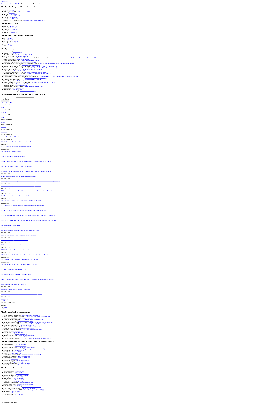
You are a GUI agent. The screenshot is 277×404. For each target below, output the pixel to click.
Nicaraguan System (8, 378)
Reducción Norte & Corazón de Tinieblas (13, 20)
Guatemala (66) (13, 26)
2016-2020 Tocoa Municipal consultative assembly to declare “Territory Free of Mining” (21, 200)
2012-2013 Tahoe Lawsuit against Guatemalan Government (14, 240)
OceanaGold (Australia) (9, 85)
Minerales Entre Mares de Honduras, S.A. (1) (35, 79)
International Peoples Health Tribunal (12, 387)
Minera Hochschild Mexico (9, 75)
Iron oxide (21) (13, 42)
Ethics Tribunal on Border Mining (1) (29, 388)
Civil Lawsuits (6, 331)
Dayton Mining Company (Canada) (11, 65)
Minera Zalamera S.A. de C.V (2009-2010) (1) (36, 78)
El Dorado (6, 17)
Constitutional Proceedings (9, 318)
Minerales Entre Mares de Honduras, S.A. (13, 79)
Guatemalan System (8, 371)
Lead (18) (10, 45)
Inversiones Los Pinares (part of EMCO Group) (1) (38, 73)
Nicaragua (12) (13, 32)
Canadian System (7, 381)
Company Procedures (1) (21, 334)
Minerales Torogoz (7, 80)
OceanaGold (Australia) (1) (22, 85)
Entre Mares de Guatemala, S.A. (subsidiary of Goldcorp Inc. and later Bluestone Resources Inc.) (25, 57)
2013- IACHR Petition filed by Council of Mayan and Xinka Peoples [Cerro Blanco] (20, 230)
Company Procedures (8, 334)
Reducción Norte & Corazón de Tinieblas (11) (34, 20)
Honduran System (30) (19, 372)
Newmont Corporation (8, 83)
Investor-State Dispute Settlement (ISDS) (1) (34, 389)
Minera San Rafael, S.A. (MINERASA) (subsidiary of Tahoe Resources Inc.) (21, 76)
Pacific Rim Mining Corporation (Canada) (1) (35, 86)
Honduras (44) (13, 28)
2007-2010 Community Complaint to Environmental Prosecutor (15, 249)
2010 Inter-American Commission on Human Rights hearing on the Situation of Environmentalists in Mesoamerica (27, 190)
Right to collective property (9, 363)
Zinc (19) (10, 44)
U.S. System (6, 392)
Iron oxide (5, 42)
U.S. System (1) (14, 392)
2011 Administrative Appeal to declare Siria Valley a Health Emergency (17, 166)
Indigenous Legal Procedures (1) (26, 335)
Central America (7, 385)
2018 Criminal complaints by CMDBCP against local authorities (15, 289)
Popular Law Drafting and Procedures (12, 329)
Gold (4, 38)
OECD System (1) (16, 391)
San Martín (6, 14)
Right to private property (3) (23, 364)
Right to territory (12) (18, 362)
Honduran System (7, 372)
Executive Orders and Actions (10, 328)
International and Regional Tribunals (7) (31, 326)
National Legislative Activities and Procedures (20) (38, 316)
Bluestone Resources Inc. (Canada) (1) (30, 60)
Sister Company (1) (17, 89)
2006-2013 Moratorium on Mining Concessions (11, 245)
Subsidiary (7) (13, 53)
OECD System (7, 391)
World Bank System (8, 394)
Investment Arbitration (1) (21, 336)
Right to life (6, 359)
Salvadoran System (7, 379)
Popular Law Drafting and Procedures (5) (32, 329)
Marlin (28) (11, 10)
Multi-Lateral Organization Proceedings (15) (34, 319)
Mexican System (7, 376)
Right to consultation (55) (21, 346)
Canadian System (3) (18, 381)
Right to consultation (8, 346)
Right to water (6, 353)
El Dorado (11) (13, 17)
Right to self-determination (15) (25, 357)
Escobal (5, 13)
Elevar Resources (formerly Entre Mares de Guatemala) (16, 67)
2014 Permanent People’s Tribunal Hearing (10, 225)
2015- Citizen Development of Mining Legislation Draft (13, 269)
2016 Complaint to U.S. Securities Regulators (11, 151)
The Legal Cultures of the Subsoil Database (10, 3)
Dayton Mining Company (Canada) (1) (31, 65)
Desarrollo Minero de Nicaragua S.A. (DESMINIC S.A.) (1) (45, 66)
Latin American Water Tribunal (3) (27, 382)
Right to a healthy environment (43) (28, 347)
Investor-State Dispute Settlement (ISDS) (12, 389)
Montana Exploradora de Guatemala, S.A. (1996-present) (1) (45, 82)
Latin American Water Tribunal (10, 382)
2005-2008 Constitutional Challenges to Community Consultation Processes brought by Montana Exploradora (26, 171)
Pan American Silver (8, 88)
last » (4, 300)
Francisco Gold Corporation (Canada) (12, 69)
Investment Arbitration (8, 336)
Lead (4, 45)
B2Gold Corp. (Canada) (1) (23, 59)
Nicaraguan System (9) (19, 378)
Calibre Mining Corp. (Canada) (10, 62)
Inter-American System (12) (22, 374)
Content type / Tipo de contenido (8, 98)
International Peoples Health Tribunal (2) (31, 387)
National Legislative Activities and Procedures (14, 316)
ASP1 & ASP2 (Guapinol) (9, 11)
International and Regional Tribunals (11, 326)
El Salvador (6, 29)
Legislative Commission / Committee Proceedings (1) (40, 338)
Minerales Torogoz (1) (19, 80)
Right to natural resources (9, 360)
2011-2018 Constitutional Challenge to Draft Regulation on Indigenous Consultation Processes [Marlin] (24, 254)
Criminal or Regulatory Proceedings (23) (31, 315)
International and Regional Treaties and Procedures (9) (41, 322)
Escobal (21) (12, 13)
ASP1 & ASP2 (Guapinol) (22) (25, 11)
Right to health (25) (16, 351)
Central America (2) (17, 385)
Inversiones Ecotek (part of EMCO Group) (13, 72)
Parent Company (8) (17, 52)
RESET (7, 101)
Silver (4, 40)
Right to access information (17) (25, 356)
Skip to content (4, 1)
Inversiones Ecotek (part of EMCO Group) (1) (35, 72)
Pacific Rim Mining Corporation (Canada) (13, 86)
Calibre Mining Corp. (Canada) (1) (28, 62)
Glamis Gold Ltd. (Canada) (9, 54)
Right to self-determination (9, 357)
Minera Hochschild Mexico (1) (25, 75)
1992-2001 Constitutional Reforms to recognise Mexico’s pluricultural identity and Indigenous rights (23, 210)
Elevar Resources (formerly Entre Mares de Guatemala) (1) (44, 67)
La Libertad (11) (14, 18)
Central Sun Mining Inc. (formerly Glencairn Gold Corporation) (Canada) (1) (56, 63)
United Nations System (8, 375)
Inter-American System (8, 374)
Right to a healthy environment (10, 347)
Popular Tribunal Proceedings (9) (26, 325)
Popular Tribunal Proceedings (10, 325)
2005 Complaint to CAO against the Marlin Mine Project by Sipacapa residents (19, 264)
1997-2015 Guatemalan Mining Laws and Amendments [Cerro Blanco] (17, 141)
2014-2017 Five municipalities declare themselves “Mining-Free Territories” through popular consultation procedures (27, 279)
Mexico (5, 30)
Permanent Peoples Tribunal (10, 384)
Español (5, 309)
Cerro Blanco (6, 15)
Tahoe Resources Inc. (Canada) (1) (28, 91)
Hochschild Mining (8, 70)
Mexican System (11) (18, 376)
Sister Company (7, 89)
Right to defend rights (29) (21, 350)
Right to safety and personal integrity (11, 354)
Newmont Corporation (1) (22, 83)
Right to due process (8, 344)
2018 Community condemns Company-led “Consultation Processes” (16, 274)
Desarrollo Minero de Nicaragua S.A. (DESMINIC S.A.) (16, 66)
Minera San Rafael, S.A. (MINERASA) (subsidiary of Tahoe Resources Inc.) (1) (59, 76)
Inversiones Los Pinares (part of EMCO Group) (14, 73)
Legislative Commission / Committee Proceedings (14, 338)
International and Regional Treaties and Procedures (15, 322)
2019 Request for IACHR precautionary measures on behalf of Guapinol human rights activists (22, 205)
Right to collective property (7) (25, 363)
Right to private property (9, 364)
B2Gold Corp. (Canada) (9, 59)
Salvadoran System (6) (19, 379)
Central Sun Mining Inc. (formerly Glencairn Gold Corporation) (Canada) (20, 63)
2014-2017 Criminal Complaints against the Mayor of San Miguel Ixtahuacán (18, 176)
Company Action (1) (18, 332)
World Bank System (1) (20, 394)
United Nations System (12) (22, 375)
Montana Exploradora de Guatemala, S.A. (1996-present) (16, 82)
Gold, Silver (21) (15, 41)
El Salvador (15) (14, 29)
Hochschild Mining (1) (19, 70)
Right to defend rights (8, 350)
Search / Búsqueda (5, 99)
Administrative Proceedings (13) (25, 321)
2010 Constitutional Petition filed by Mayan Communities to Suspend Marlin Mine (19, 259)
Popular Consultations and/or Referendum (13, 323)
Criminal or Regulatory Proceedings (11, 315)
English (5, 307)
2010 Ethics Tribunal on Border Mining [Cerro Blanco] (13, 156)
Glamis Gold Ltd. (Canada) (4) (25, 54)
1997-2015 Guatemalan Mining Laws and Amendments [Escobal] (16, 146)
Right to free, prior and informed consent (12, 349)
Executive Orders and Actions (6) (26, 328)
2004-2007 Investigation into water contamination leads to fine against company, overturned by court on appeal (26, 161)
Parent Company (7, 52)
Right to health (6, 351)
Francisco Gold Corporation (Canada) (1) (32, 69)
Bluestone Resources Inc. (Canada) (11, 60)
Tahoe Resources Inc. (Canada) (10, 91)
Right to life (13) (14, 359)
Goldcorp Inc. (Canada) (9, 56)
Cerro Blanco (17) (16, 15)
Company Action (7, 332)
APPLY (2, 101)
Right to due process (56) (20, 344)
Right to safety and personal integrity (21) (31, 354)
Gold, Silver (6, 41)
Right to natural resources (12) (24, 360)
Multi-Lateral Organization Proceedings (12, 319)
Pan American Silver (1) (20, 88)
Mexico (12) (12, 30)
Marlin (5, 10)
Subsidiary (6, 53)
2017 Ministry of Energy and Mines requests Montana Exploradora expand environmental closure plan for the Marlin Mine (28, 220)
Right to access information (9, 356)
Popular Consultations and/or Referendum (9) (35, 323)
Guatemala (6, 26)
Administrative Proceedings (9, 321)
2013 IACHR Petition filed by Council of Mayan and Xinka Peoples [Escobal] (18, 235)
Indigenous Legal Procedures (10, 335)
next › (2, 300)
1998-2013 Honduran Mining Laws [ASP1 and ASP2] (13, 284)
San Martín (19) (14, 14)
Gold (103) (10, 38)
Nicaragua (5, 32)
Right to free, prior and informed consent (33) (34, 349)
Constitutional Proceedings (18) (25, 318)
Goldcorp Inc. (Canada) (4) (22, 56)
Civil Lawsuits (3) (16, 331)
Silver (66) (10, 40)
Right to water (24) (16, 353)
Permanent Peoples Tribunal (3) (25, 384)
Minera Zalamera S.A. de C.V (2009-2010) (13, 78)
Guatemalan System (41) (20, 371)
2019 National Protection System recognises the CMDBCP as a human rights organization (21, 294)
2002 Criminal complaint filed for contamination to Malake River (15, 195)
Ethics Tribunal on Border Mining (11, 388)
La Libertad (6, 18)
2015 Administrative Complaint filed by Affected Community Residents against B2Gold (21, 186)
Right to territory (7, 362)
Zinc (4, 44)
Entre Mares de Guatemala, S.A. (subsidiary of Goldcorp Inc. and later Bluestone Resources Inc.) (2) (73, 57)
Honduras (5, 28)
